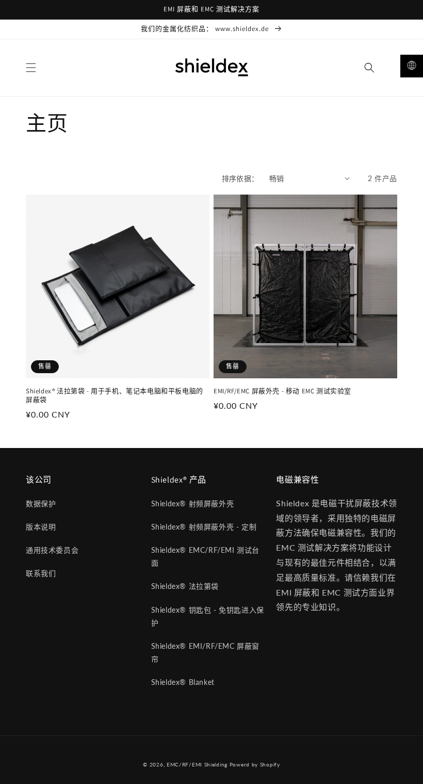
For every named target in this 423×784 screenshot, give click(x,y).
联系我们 (41, 573)
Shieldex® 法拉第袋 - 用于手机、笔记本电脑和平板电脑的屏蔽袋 (114, 395)
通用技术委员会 (52, 550)
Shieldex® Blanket (183, 682)
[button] (31, 67)
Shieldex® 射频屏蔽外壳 (192, 503)
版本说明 (41, 526)
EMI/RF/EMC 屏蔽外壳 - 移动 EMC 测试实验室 (282, 391)
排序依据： (240, 178)
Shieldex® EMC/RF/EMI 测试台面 (205, 556)
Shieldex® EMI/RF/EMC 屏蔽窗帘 (205, 652)
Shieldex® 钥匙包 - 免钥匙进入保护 (207, 616)
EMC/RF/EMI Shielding (198, 764)
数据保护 (41, 503)
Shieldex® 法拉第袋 (185, 586)
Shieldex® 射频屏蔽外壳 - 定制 (204, 526)
